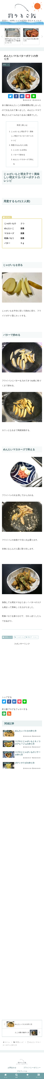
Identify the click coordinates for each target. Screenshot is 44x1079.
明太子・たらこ (33, 637)
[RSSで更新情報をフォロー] (9, 713)
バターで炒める (19, 155)
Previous (2, 36)
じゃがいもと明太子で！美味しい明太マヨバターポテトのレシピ (22, 136)
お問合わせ (12, 1068)
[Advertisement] (22, 669)
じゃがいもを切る (20, 150)
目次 (19, 125)
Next (42, 36)
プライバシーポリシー (32, 1068)
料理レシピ (8, 637)
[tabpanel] (12, 36)
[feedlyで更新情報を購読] (4, 713)
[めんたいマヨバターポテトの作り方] (22, 96)
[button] (39, 701)
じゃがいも (20, 637)
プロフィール (22, 1071)
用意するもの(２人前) (19, 145)
